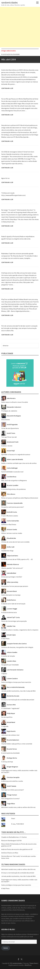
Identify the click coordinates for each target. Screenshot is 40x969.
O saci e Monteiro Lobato (9, 516)
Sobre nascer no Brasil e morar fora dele (14, 402)
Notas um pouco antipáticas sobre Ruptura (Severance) (19, 498)
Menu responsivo (37, 3)
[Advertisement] (20, 27)
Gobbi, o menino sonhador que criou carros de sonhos (19, 463)
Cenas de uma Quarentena (10, 428)
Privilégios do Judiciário (9, 411)
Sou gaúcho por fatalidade (10, 665)
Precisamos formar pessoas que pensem (14, 586)
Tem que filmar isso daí (9, 437)
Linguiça (4, 673)
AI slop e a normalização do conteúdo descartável (17, 700)
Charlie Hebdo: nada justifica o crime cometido (16, 744)
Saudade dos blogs (7, 551)
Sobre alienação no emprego (10, 595)
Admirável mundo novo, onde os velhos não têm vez (18, 807)
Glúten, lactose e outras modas (11, 533)
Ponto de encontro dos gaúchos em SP (20, 849)
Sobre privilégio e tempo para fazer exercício (16, 682)
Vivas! (13, 818)
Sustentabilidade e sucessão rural (12, 472)
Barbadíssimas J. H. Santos (18, 837)
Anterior (5, 346)
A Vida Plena (5, 639)
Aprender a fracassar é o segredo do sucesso (15, 54)
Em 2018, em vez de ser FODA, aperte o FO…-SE (17, 559)
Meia (16, 853)
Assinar (5, 948)
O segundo (4, 726)
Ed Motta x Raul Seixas (8, 524)
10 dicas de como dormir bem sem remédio (15, 542)
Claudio (3, 837)
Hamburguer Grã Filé (15, 840)
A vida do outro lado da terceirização (13, 604)
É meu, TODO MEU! (17, 824)
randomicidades (9, 2)
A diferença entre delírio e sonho (12, 781)
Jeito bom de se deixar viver (10, 735)
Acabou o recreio (6, 446)
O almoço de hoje (7, 762)
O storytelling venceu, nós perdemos (13, 489)
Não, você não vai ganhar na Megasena (14, 480)
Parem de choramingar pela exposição (14, 621)
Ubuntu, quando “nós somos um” (12, 568)
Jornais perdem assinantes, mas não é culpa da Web (18, 691)
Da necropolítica (6, 717)
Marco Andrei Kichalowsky (10, 844)
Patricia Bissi (5, 856)
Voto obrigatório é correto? (10, 799)
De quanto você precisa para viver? (12, 507)
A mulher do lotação (8, 656)
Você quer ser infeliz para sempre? (12, 790)
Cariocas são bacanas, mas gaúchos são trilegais (17, 647)
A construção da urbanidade (10, 753)
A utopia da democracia (9, 612)
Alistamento (5, 420)
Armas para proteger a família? (11, 577)
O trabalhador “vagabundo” (10, 708)
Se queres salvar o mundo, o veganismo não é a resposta (19, 630)
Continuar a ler (7, 88)
